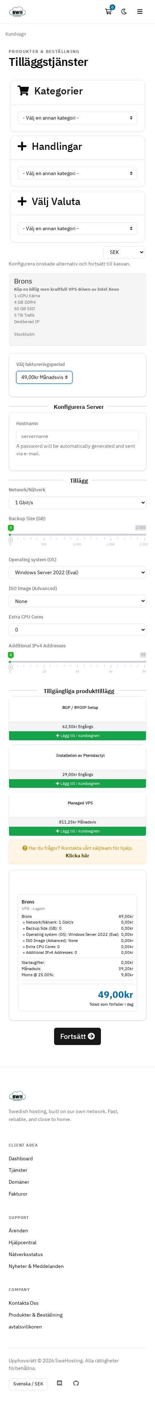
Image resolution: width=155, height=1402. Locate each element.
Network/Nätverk (27, 490)
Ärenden (18, 1230)
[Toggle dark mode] (124, 11)
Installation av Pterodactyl (80, 755)
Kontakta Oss (24, 1302)
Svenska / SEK (28, 1384)
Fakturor (18, 1193)
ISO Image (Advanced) (33, 588)
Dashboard (21, 1158)
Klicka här (77, 855)
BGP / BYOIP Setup (79, 707)
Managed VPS (80, 802)
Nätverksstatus (26, 1254)
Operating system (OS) (32, 560)
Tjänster (18, 1169)
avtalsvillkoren (25, 1326)
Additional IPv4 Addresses (37, 646)
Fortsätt (74, 1036)
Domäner (19, 1181)
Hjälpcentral (22, 1242)
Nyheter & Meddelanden (36, 1266)
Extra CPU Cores (26, 617)
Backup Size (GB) (27, 518)
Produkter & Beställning (35, 1314)
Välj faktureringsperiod (40, 364)
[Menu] (139, 11)
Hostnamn (27, 423)
